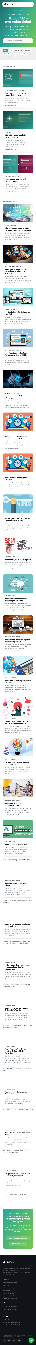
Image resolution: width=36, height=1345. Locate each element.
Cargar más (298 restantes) (18, 1195)
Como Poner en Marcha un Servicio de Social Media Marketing (15, 1051)
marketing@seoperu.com (13, 1322)
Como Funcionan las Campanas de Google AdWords (17, 1009)
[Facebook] (4, 1340)
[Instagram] (9, 1340)
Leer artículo (9, 105)
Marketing (23, 53)
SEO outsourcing (8, 1288)
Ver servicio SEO (18, 1243)
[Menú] (31, 4)
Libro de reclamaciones (12, 1324)
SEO (11, 50)
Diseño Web (7, 53)
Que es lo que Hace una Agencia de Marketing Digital (17, 640)
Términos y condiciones (10, 1306)
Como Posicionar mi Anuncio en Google (17, 1134)
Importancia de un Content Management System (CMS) (16, 354)
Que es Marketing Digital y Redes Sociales (18, 681)
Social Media (28, 50)
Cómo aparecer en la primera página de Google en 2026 (16, 94)
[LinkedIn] (19, 1340)
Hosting (15, 53)
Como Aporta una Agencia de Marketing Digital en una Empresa (16, 271)
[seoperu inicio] (9, 4)
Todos (5, 50)
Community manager (10, 1298)
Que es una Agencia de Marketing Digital (14, 804)
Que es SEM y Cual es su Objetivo (18, 560)
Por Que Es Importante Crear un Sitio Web (17, 313)
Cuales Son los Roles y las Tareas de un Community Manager (18, 722)
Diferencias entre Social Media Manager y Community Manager (18, 229)
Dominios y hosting (9, 1296)
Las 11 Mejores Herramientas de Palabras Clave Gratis (17, 520)
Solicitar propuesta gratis (18, 1238)
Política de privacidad (10, 1309)
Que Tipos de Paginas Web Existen (15, 884)
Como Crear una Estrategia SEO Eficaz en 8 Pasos (17, 925)
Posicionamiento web (10, 1282)
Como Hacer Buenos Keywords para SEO (17, 479)
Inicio (16, 10)
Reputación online (8, 1293)
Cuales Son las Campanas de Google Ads (16, 1093)
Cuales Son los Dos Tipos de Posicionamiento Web (16, 438)
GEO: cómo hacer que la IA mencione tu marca (15, 136)
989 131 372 (8, 1319)
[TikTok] (14, 1340)
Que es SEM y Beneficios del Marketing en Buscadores (16, 599)
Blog (4, 1312)
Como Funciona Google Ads (16, 844)
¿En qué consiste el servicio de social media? (17, 763)
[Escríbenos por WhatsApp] (31, 1340)
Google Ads (18, 50)
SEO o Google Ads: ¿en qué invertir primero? (15, 180)
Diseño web (6, 1290)
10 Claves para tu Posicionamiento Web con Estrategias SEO (15, 396)
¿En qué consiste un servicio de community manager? (17, 1175)
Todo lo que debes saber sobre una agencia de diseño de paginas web (17, 967)
